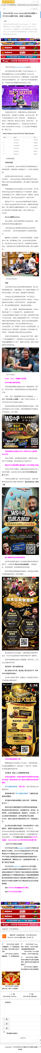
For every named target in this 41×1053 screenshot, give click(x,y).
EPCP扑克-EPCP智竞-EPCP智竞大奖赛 (25, 1047)
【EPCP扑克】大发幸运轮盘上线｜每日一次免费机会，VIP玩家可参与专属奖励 (10, 988)
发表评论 (35, 9)
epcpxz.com (17, 866)
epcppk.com (21, 848)
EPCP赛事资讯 (11, 5)
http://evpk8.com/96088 (16, 840)
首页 (4, 5)
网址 (5, 1029)
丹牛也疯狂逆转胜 (22, 793)
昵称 (6, 1019)
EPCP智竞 (19, 937)
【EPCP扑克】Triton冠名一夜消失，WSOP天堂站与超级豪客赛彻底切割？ (30, 954)
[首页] (38, 1039)
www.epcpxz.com (20, 67)
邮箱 (6, 1024)
